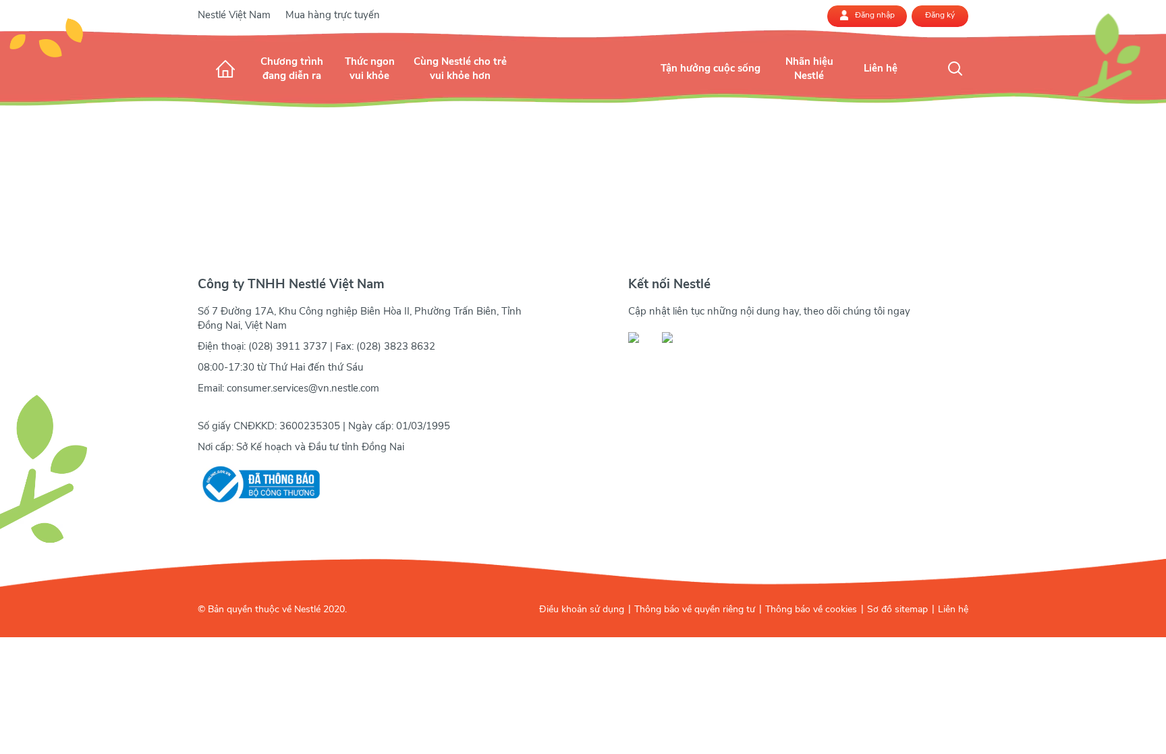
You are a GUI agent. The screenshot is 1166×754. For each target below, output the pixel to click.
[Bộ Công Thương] (259, 484)
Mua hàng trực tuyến (332, 15)
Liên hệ (953, 609)
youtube (675, 337)
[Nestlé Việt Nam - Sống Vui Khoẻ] (583, 82)
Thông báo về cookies (811, 609)
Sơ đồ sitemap (897, 609)
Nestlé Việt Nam (234, 15)
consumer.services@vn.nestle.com (303, 388)
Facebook (641, 337)
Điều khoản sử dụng (581, 609)
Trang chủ (225, 68)
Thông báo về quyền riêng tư (694, 609)
